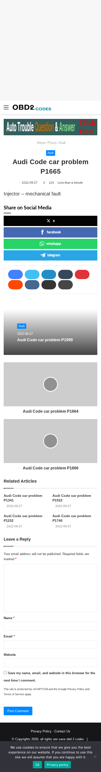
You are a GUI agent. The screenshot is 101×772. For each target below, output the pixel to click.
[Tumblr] (65, 274)
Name (9, 618)
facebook (54, 232)
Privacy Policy (75, 689)
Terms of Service (14, 694)
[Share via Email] (48, 284)
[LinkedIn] (48, 274)
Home (40, 143)
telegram (53, 255)
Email (9, 636)
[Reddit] (15, 284)
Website (10, 655)
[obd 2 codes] (31, 107)
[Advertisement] (50, 50)
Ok (37, 765)
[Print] (65, 284)
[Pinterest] (82, 274)
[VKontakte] (32, 284)
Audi (62, 143)
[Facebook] (15, 274)
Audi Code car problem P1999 (45, 340)
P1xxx (52, 143)
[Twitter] (32, 274)
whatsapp (53, 244)
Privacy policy (57, 765)
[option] (50, 328)
